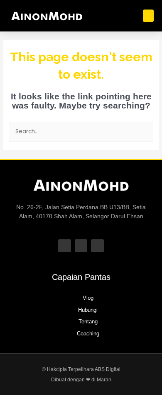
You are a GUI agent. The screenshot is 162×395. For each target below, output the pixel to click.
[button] (148, 16)
